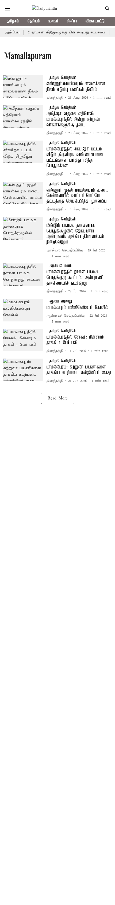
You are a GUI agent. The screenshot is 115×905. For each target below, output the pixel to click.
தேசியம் (34, 21)
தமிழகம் (13, 21)
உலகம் (53, 21)
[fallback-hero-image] (25, 88)
